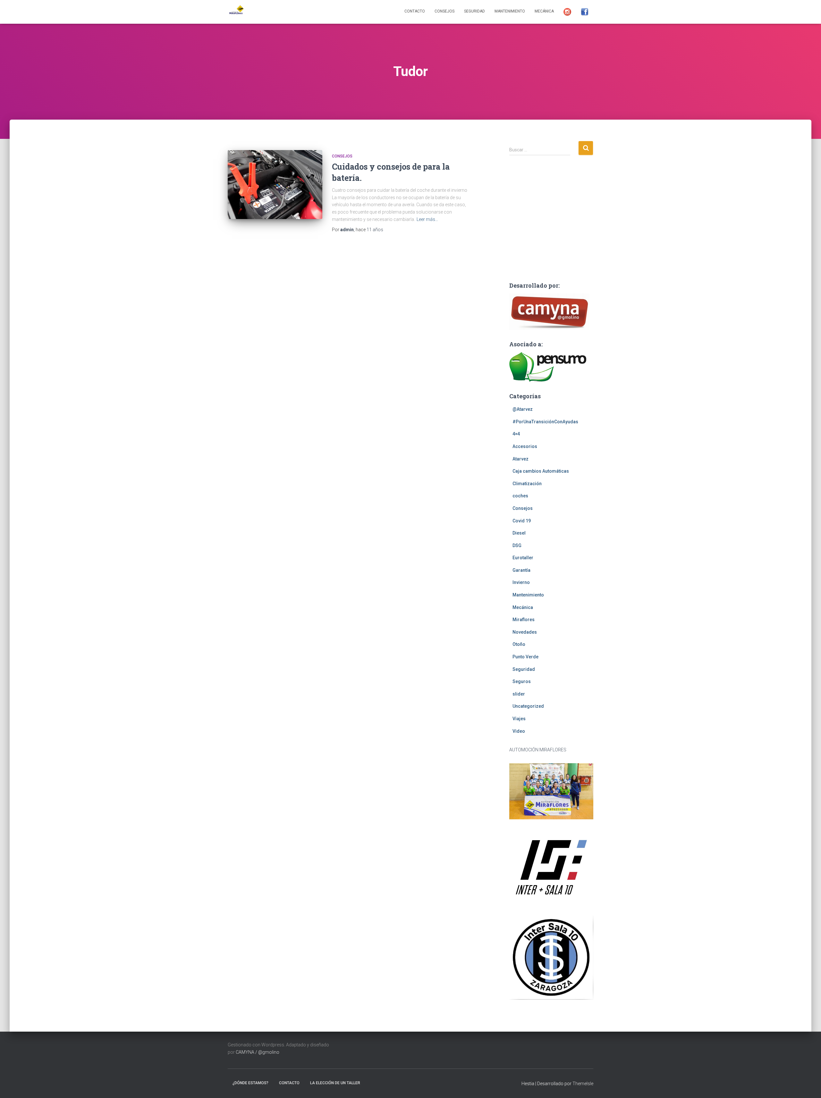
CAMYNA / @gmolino (257, 1052)
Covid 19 (521, 520)
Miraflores (523, 619)
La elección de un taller (335, 1083)
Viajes (519, 718)
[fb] (584, 12)
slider (518, 694)
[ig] (567, 12)
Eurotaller (522, 557)
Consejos (444, 11)
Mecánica (544, 11)
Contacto (414, 11)
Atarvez (520, 458)
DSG (516, 545)
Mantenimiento (510, 11)
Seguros (521, 681)
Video (518, 731)
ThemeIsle (582, 1083)
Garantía (521, 570)
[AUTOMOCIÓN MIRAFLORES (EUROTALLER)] (236, 12)
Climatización (527, 483)
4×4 (516, 433)
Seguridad (474, 11)
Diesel (519, 533)
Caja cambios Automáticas (540, 471)
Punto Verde (525, 656)
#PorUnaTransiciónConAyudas (545, 421)
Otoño (518, 644)
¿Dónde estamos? (250, 1083)
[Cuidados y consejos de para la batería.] (275, 184)
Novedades (524, 632)
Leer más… (427, 219)
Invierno (521, 582)
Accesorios (524, 446)
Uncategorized (528, 706)
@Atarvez (522, 409)
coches (520, 495)
